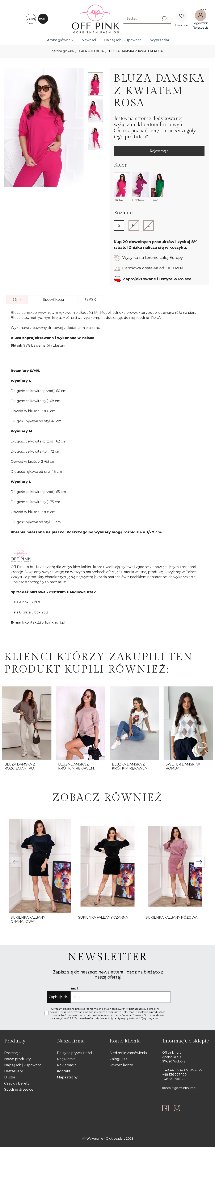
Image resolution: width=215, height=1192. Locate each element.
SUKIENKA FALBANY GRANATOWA (28, 919)
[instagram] (177, 1108)
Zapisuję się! (58, 997)
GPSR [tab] (90, 299)
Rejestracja (159, 151)
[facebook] (166, 1108)
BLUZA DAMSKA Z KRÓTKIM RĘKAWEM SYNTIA (76, 768)
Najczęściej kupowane (123, 40)
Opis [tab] (17, 299)
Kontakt (64, 1071)
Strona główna (58, 40)
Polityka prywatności (74, 1053)
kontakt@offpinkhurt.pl (179, 1088)
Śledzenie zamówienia (128, 1053)
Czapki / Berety (16, 1083)
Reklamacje (67, 1065)
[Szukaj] (164, 18)
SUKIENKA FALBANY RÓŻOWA (171, 917)
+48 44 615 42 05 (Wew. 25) (182, 1070)
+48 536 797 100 (174, 1075)
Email (74, 988)
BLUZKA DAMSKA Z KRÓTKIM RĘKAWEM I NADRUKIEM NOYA (131, 768)
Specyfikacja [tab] (53, 300)
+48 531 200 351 (173, 1079)
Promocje (12, 1053)
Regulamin (66, 1059)
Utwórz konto (121, 1065)
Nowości (89, 40)
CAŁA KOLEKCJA (91, 51)
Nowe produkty (17, 1059)
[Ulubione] (181, 15)
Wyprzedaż (159, 40)
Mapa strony (67, 1077)
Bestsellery (13, 1071)
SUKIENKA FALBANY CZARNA (103, 917)
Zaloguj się (119, 1059)
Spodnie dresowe (18, 1089)
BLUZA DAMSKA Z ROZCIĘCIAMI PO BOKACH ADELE (19, 768)
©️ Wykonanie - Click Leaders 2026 (107, 1138)
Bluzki (9, 1077)
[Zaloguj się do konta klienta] (200, 15)
